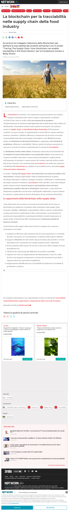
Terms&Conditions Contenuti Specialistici (17, 478)
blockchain (13, 114)
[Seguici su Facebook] (32, 471)
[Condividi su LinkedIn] (9, 37)
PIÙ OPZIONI (50, 508)
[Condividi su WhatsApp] (3, 37)
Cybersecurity (37, 10)
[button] (5, 6)
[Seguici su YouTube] (36, 471)
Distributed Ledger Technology (36, 129)
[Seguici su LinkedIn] (25, 471)
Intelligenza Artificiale (18, 10)
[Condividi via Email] (18, 37)
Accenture (41, 163)
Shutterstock (24, 305)
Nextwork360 (9, 486)
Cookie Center (35, 478)
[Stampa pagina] (21, 37)
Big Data (29, 10)
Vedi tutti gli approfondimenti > (57, 465)
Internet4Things (57, 10)
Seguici (16, 471)
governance (33, 182)
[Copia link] (15, 37)
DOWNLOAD (27, 359)
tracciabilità (53, 147)
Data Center (46, 10)
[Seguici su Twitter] (29, 471)
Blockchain (12, 32)
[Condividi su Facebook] (12, 37)
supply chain (16, 129)
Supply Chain (26, 174)
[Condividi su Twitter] (6, 37)
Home (5, 32)
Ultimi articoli (6, 10)
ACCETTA (17, 508)
